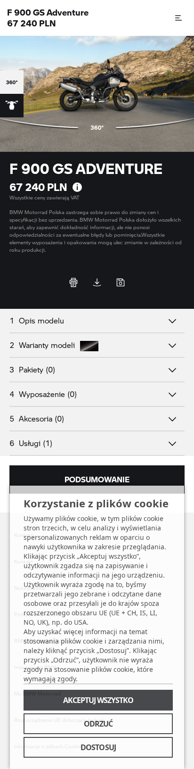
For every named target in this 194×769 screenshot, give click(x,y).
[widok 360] (12, 82)
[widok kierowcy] (12, 105)
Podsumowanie (97, 479)
